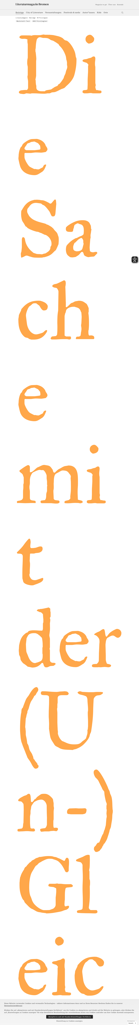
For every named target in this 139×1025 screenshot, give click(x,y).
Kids (99, 12)
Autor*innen (89, 12)
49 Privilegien (42, 18)
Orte (106, 12)
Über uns (112, 4)
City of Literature (34, 12)
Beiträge (20, 12)
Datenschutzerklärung (13, 1006)
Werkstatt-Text (23, 21)
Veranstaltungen (53, 12)
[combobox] (132, 1023)
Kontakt (120, 4)
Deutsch (131, 1023)
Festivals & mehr (72, 12)
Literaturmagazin (22, 18)
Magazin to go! (101, 4)
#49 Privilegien (40, 21)
